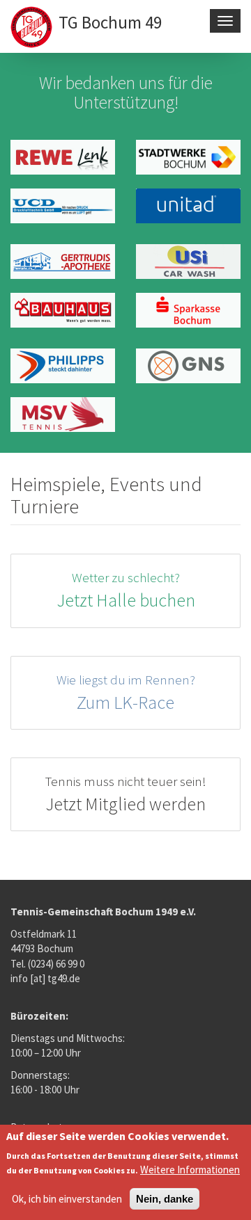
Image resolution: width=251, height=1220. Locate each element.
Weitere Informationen (190, 1169)
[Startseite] (33, 28)
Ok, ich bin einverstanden (67, 1198)
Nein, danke (164, 1199)
